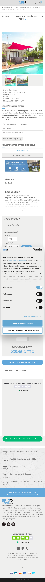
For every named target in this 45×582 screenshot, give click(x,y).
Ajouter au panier (21, 362)
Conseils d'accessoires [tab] (23, 155)
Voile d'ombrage (33, 7)
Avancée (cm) (8, 243)
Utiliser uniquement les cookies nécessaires (22, 330)
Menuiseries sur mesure (12, 7)
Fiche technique (10, 139)
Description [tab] (23, 150)
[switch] (39, 294)
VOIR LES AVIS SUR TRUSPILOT (22, 439)
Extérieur (24, 7)
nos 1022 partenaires (17, 261)
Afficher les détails (31, 316)
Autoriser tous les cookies (23, 323)
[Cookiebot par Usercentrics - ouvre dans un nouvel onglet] (32, 249)
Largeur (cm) (8, 235)
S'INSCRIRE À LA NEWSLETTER (22, 492)
